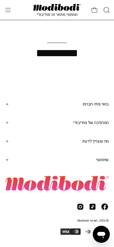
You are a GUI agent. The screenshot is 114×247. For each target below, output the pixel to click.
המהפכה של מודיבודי (91, 123)
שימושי (102, 160)
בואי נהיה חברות (96, 104)
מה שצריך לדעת (95, 141)
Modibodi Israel (87, 221)
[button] (106, 10)
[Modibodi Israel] (57, 10)
